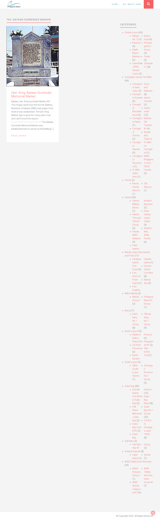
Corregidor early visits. (136, 87)
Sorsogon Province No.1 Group (148, 372)
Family (128, 180)
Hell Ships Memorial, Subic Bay (137, 413)
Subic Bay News (147, 400)
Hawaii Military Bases (135, 204)
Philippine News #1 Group (148, 300)
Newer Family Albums (136, 187)
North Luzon (131, 331)
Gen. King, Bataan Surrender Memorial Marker (31, 94)
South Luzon (131, 362)
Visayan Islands (132, 451)
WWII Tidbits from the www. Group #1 (148, 475)
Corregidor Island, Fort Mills (138, 77)
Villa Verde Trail (147, 351)
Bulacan (136, 43)
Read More (18, 136)
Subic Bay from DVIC (137, 427)
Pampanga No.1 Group (148, 46)
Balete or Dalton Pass (136, 338)
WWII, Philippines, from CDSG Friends (148, 163)
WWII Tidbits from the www (138, 461)
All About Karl (132, 4)
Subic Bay (130, 386)
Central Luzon (131, 32)
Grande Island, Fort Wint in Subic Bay (136, 396)
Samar (147, 455)
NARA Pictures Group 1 (136, 472)
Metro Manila (131, 293)
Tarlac (147, 56)
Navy (127, 310)
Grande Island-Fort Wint (148, 269)
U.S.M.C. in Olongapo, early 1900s (148, 427)
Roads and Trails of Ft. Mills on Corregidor (148, 142)
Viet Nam (129, 441)
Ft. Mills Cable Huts (136, 173)
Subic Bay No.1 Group (148, 410)
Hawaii (128, 197)
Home (115, 4)
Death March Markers (136, 53)
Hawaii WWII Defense (136, 235)
